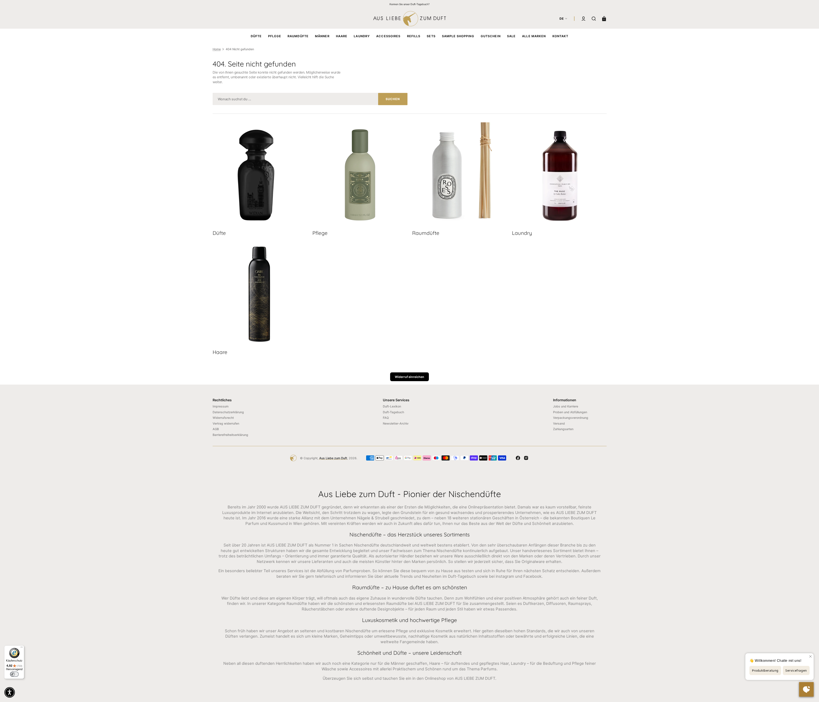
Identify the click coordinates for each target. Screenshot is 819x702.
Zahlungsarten (563, 429)
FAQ (386, 417)
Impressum (220, 406)
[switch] (14, 674)
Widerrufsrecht (223, 417)
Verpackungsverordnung (570, 417)
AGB (216, 429)
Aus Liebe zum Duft (333, 458)
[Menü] (21, 648)
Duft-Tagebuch (393, 412)
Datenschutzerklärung (228, 412)
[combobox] (310, 99)
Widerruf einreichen (409, 377)
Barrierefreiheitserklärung (230, 435)
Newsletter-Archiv (396, 423)
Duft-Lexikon (392, 406)
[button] (583, 18)
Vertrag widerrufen (226, 423)
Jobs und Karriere (565, 406)
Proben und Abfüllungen (570, 412)
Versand (559, 423)
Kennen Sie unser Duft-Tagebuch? (409, 4)
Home (217, 49)
